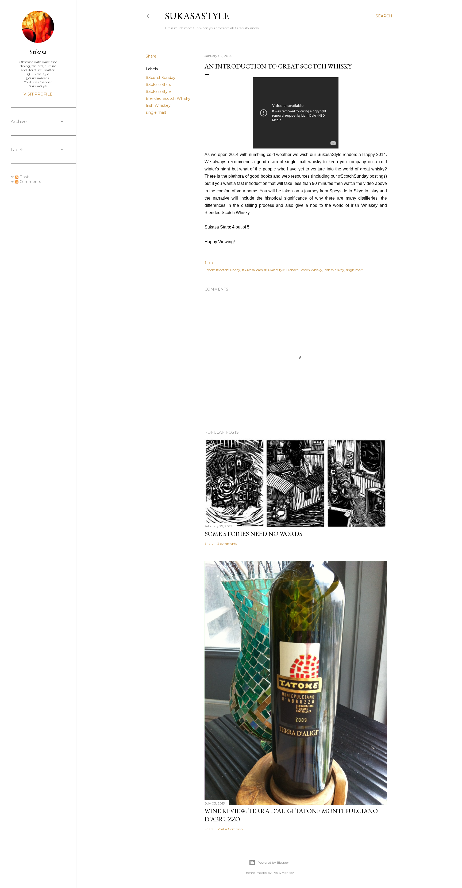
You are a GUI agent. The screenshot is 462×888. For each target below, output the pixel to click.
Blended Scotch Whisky (168, 98)
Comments (29, 181)
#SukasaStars (158, 84)
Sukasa (38, 52)
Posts (24, 176)
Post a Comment (230, 829)
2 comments (227, 544)
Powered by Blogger (273, 862)
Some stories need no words (253, 533)
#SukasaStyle (158, 91)
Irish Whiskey (158, 105)
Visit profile (38, 94)
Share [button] (151, 56)
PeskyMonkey (283, 873)
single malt (156, 112)
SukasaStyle (197, 16)
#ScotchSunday (160, 77)
